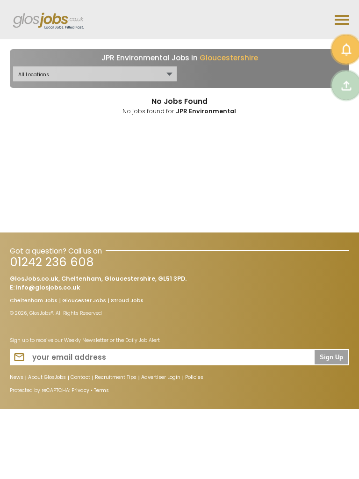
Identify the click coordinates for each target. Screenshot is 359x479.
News (16, 378)
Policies (194, 378)
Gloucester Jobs (84, 301)
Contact (80, 378)
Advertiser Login (160, 378)
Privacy (80, 390)
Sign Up (331, 357)
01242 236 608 (51, 262)
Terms (101, 390)
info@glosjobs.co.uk (48, 287)
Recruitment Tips (115, 378)
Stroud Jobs (127, 301)
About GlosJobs (47, 378)
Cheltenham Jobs (33, 301)
